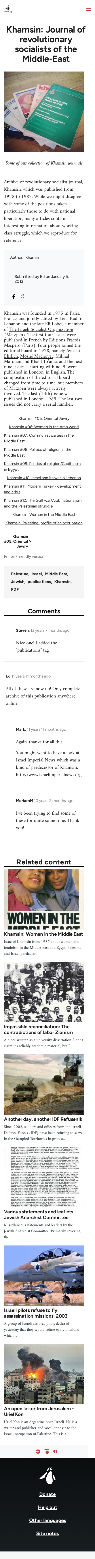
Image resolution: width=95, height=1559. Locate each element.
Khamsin (32, 257)
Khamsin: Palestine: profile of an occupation (44, 523)
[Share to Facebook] (13, 296)
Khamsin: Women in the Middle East (44, 514)
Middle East (56, 573)
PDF (15, 589)
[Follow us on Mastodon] (55, 1451)
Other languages (47, 1520)
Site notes (47, 1533)
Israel (37, 573)
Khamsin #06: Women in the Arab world (44, 426)
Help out (47, 1507)
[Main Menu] (88, 9)
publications (39, 581)
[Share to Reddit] (22, 296)
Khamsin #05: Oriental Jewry (44, 418)
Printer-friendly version (24, 556)
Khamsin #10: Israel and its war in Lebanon (44, 477)
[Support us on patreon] (46, 1451)
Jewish (17, 581)
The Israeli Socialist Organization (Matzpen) (38, 332)
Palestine (19, 573)
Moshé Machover (36, 356)
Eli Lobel (53, 324)
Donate (47, 1494)
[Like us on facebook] (38, 1451)
